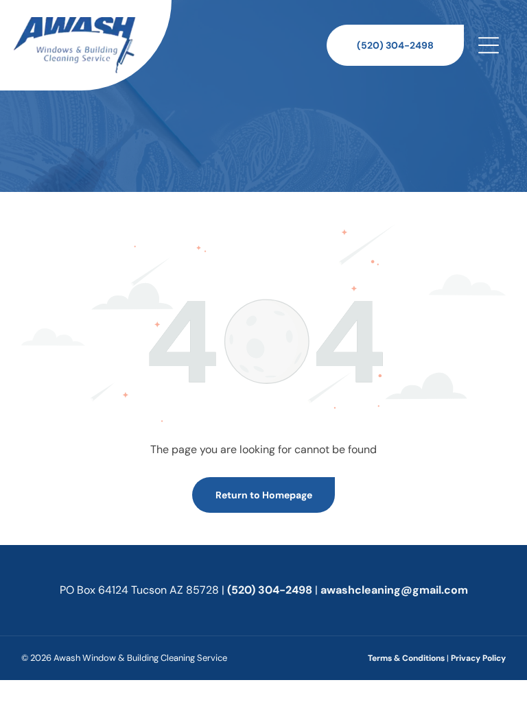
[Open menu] (488, 45)
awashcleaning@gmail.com (394, 590)
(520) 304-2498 (269, 590)
